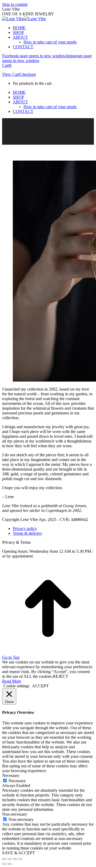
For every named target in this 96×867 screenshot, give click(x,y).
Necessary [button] (10, 775)
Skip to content (14, 4)
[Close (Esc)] (4, 859)
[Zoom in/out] (20, 859)
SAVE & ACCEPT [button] (18, 853)
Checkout (27, 74)
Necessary (17, 780)
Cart (6, 65)
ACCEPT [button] (40, 686)
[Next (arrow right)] (9, 864)
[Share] (9, 859)
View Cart (10, 74)
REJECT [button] (60, 676)
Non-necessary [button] (14, 814)
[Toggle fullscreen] (15, 859)
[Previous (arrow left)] (4, 864)
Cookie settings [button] (16, 686)
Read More (11, 681)
